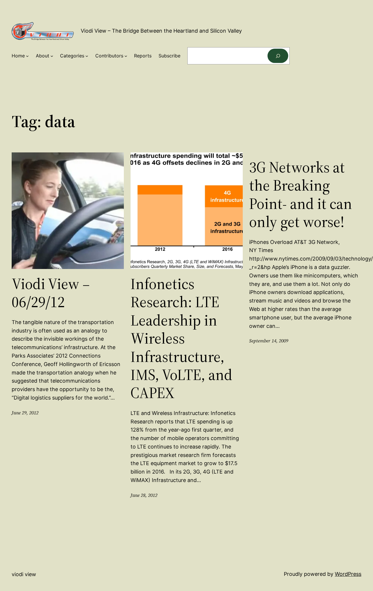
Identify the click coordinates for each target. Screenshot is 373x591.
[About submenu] (51, 55)
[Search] (278, 56)
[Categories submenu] (86, 55)
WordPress (348, 574)
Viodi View (24, 574)
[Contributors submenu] (125, 55)
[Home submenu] (27, 55)
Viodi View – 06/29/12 (51, 293)
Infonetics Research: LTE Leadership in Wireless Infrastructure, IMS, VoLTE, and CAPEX (181, 338)
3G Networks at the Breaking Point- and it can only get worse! (300, 194)
